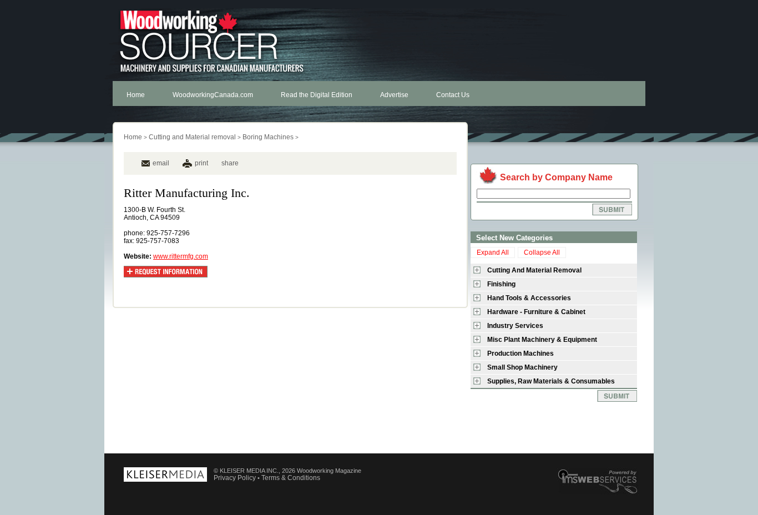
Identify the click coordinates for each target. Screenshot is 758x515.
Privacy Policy (235, 478)
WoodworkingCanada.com (213, 95)
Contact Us (452, 95)
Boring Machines (268, 137)
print (201, 163)
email (161, 163)
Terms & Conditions (290, 478)
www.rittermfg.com (180, 256)
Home (136, 95)
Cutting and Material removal (192, 137)
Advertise (394, 95)
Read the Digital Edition (316, 95)
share (230, 163)
